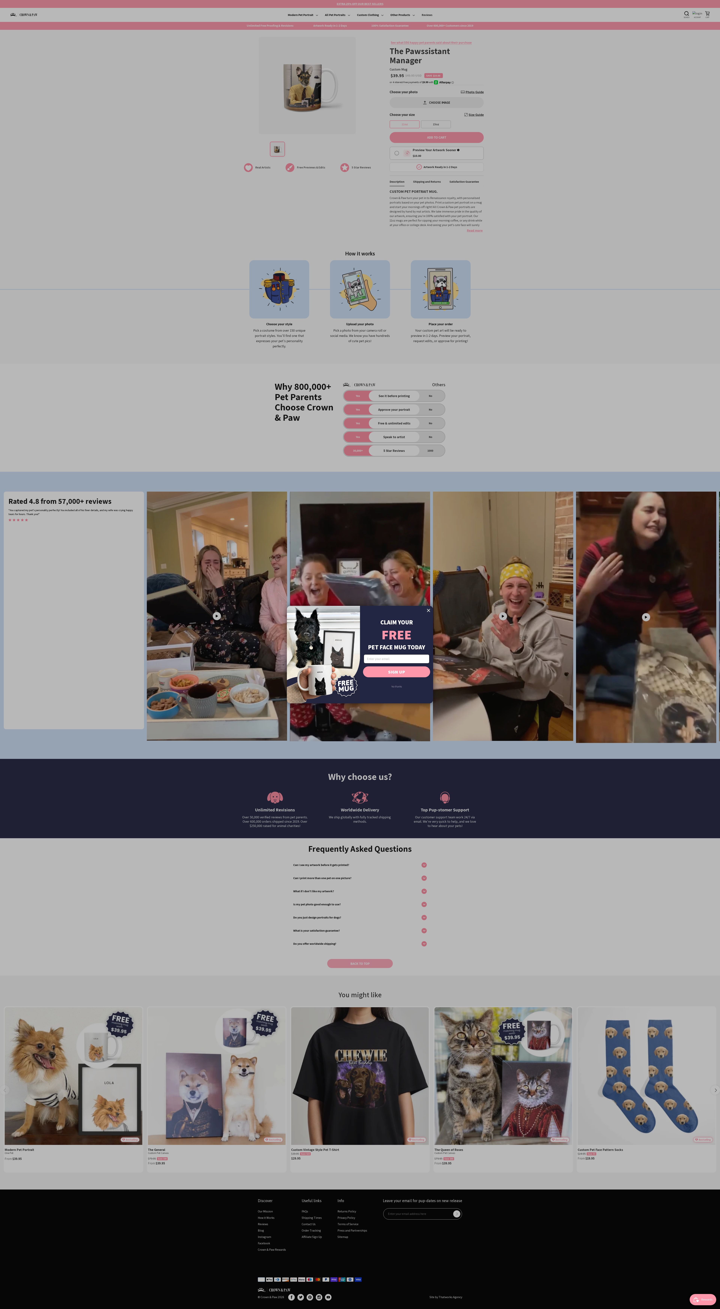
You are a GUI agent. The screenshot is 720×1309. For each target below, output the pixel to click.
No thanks (397, 686)
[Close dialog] (428, 610)
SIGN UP (396, 672)
